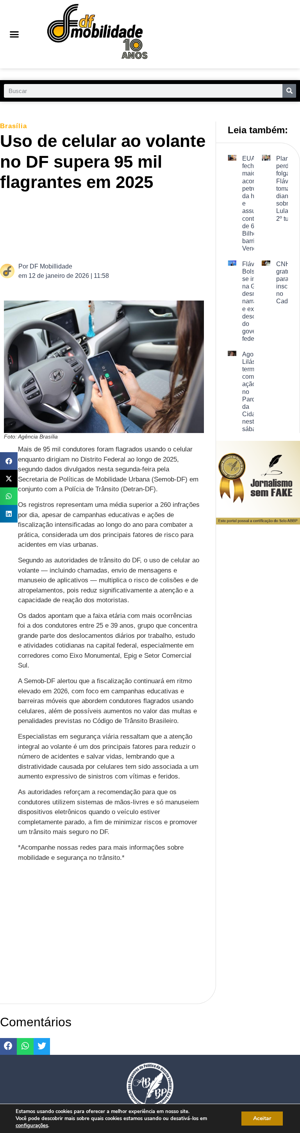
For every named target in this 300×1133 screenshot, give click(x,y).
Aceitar (262, 1118)
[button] (14, 34)
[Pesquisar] (289, 91)
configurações (32, 1125)
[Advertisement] (146, 225)
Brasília (13, 126)
